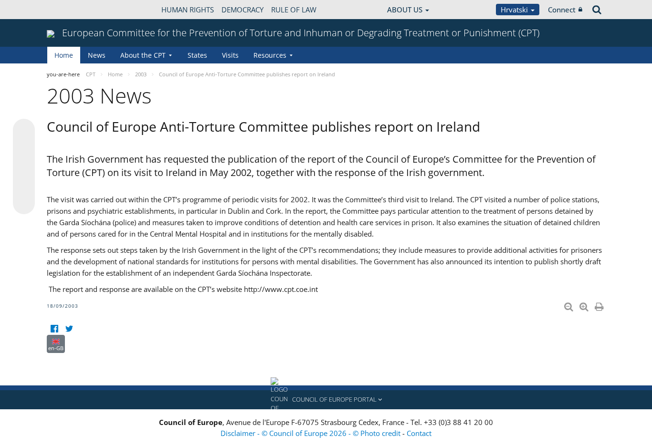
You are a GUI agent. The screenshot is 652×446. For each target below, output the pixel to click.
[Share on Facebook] (24, 167)
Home (63, 55)
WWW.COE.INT (71, 9)
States (197, 55)
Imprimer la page (600, 305)
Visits (230, 55)
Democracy (242, 9)
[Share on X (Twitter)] (24, 149)
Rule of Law (293, 9)
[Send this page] (24, 203)
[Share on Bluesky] (24, 131)
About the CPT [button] (143, 55)
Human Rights (187, 9)
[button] (326, 399)
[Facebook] (54, 329)
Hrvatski (515, 9)
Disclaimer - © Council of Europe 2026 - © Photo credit (311, 433)
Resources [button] (269, 55)
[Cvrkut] (69, 329)
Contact (419, 433)
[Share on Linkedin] (24, 185)
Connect (562, 9)
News (96, 55)
